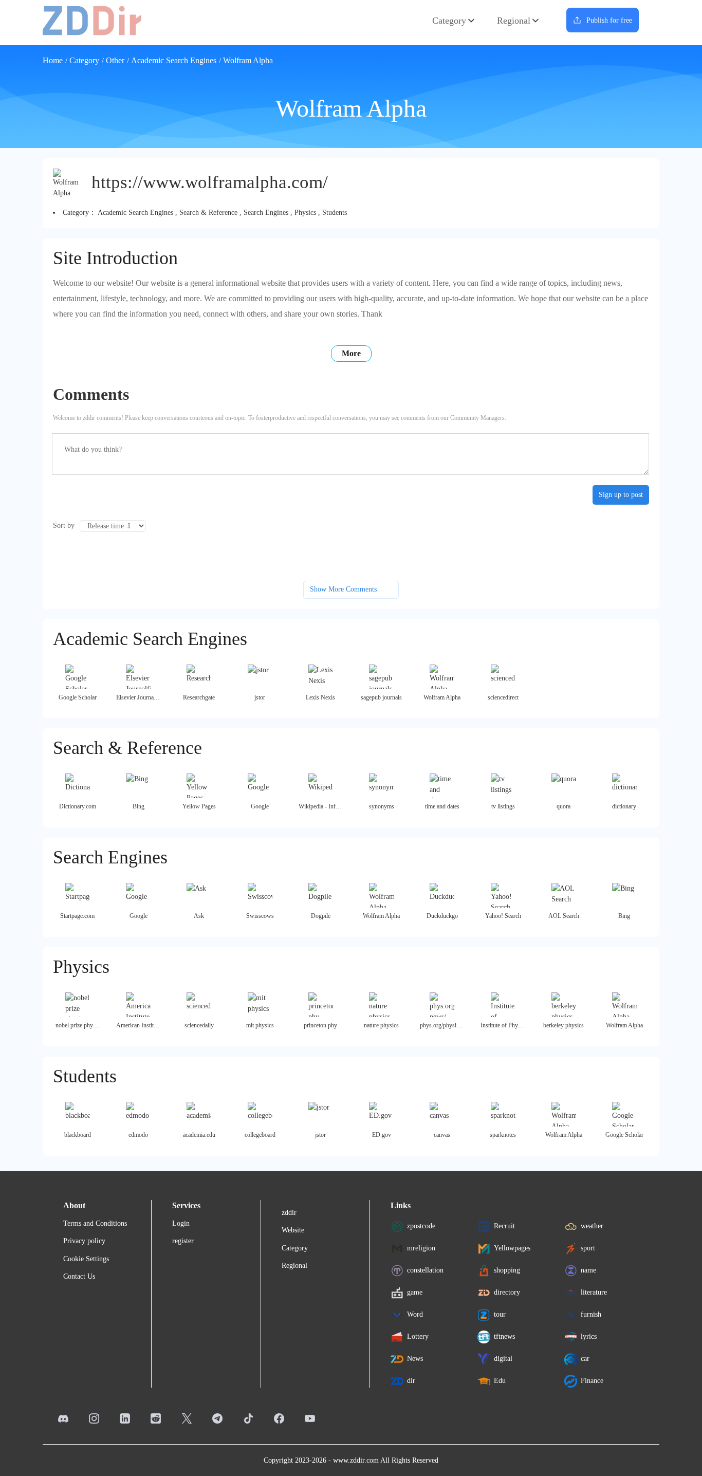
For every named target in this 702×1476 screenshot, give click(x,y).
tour (500, 1314)
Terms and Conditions (95, 1223)
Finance (592, 1381)
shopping (507, 1270)
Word (415, 1314)
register (183, 1241)
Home (53, 60)
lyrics (589, 1336)
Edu (500, 1381)
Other (115, 60)
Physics (305, 212)
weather (592, 1226)
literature (594, 1292)
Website (293, 1230)
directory (507, 1292)
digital (503, 1358)
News (415, 1358)
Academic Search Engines (173, 60)
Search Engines (266, 212)
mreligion (421, 1248)
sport (588, 1248)
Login (181, 1223)
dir (411, 1381)
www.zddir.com (356, 1460)
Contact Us (79, 1276)
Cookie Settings (86, 1259)
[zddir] (92, 20)
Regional (513, 20)
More (351, 353)
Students (334, 212)
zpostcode (421, 1226)
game (414, 1292)
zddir (289, 1212)
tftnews (504, 1336)
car (585, 1358)
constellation (425, 1270)
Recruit (504, 1226)
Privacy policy (84, 1241)
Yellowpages (512, 1248)
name (588, 1270)
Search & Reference (208, 212)
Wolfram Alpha (248, 60)
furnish (591, 1314)
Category (449, 20)
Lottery (418, 1336)
